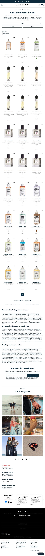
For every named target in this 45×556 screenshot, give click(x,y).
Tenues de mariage (35, 549)
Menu (2, 5)
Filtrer (11, 26)
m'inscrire (33, 375)
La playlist (5, 534)
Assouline (3, 546)
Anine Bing (3, 545)
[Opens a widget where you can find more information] (40, 554)
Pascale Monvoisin (5, 547)
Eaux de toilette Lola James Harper (12, 304)
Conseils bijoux (19, 545)
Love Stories (3, 543)
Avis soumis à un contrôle (8, 503)
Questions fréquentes (7, 521)
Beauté (22, 23)
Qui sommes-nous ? (7, 531)
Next (43, 500)
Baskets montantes (35, 550)
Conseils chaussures (20, 546)
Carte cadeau (6, 536)
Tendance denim (34, 546)
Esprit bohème (34, 542)
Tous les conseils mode (21, 542)
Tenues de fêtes (34, 547)
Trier (32, 26)
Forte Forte (3, 549)
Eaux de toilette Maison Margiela (32, 304)
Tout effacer (6, 33)
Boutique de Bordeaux (7, 526)
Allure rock (33, 543)
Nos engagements (7, 533)
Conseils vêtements (20, 543)
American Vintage (5, 542)
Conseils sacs (19, 547)
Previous (16, 500)
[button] (43, 5)
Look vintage (33, 545)
